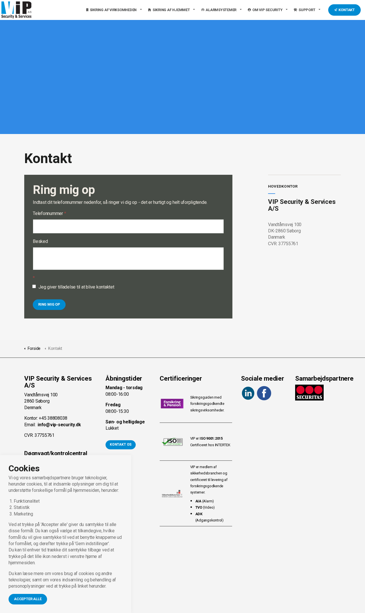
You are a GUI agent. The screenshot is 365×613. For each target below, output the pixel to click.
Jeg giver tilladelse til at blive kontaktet (76, 287)
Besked (40, 241)
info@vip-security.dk (59, 424)
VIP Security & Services (16, 10)
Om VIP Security (267, 10)
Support (307, 10)
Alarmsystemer (221, 10)
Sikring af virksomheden (113, 10)
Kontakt (346, 10)
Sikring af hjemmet (171, 10)
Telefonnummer (49, 213)
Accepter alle (28, 599)
